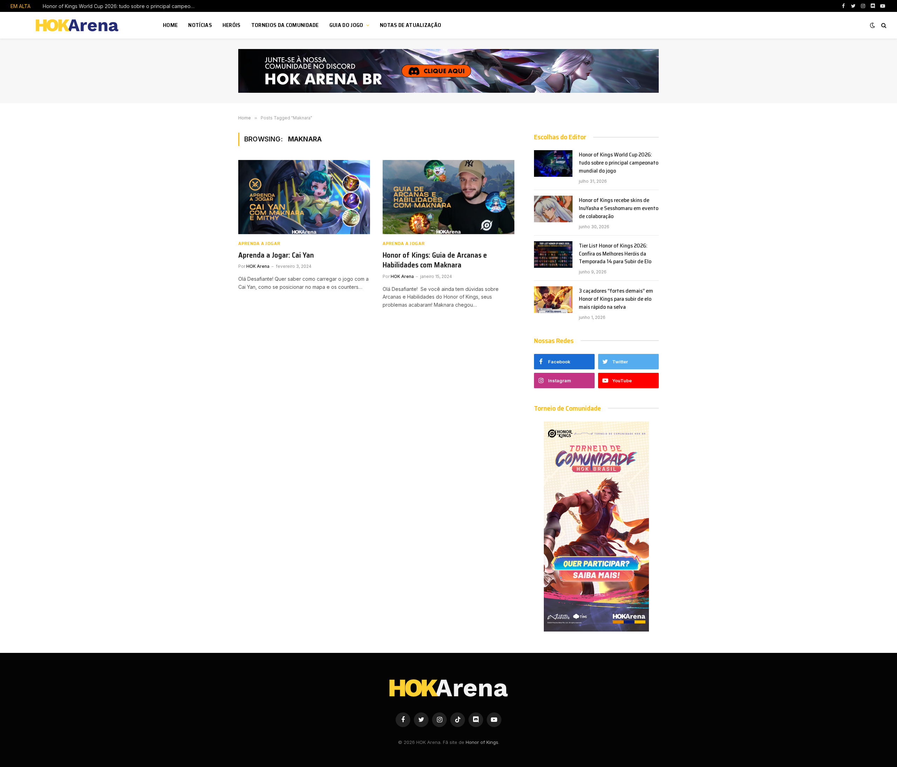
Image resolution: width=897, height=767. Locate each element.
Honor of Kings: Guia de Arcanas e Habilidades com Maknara (435, 260)
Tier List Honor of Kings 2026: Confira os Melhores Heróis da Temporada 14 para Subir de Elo (615, 254)
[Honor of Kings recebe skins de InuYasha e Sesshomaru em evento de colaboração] (553, 209)
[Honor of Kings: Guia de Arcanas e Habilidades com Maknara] (448, 197)
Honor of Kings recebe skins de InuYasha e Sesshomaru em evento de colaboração (121, 6)
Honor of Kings (482, 742)
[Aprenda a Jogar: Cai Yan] (304, 197)
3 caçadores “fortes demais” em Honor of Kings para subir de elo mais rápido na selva (616, 299)
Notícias (200, 25)
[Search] (883, 25)
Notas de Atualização (410, 25)
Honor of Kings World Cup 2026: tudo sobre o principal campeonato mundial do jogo (618, 163)
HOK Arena (257, 266)
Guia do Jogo (346, 25)
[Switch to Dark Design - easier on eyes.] (872, 25)
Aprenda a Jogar (259, 243)
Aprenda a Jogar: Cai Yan (276, 255)
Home (170, 25)
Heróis (231, 25)
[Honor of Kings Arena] (78, 25)
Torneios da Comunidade (285, 25)
